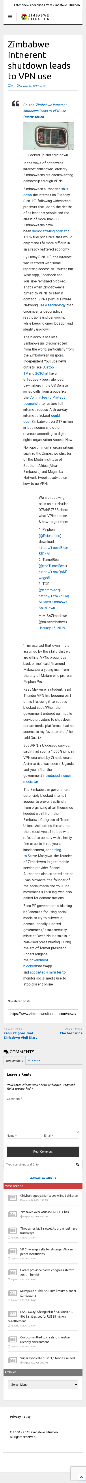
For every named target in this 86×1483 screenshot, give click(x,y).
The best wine (71, 1033)
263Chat (42, 373)
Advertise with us (43, 1178)
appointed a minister (45, 972)
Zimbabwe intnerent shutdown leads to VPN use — (46, 111)
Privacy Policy (20, 1416)
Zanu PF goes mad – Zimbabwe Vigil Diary (20, 1035)
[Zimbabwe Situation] (35, 21)
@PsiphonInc (50, 536)
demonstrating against (49, 231)
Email (49, 1135)
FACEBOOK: (34, 1060)
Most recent (14, 1186)
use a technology (52, 305)
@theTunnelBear (53, 566)
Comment (14, 1099)
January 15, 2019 (52, 628)
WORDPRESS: (14, 1061)
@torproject (49, 590)
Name (12, 1135)
